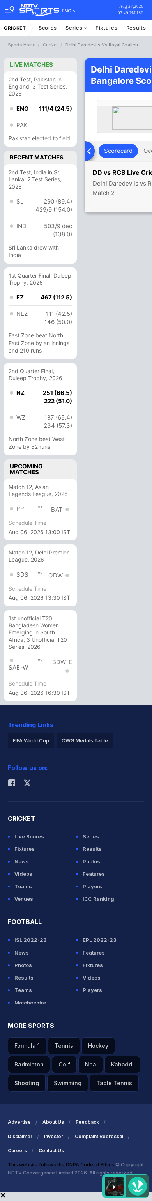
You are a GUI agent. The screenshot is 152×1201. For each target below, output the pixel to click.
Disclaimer (20, 1136)
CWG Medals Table (85, 740)
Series (74, 28)
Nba (90, 1064)
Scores (48, 28)
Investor (53, 1136)
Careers (17, 1150)
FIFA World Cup (31, 740)
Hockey (98, 1045)
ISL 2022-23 (30, 940)
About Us (53, 1122)
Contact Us (51, 1150)
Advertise (19, 1122)
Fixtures (106, 28)
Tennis (64, 1045)
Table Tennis (114, 1083)
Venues (23, 899)
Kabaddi (122, 1064)
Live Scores (29, 836)
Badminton (29, 1064)
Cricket (15, 28)
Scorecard (118, 150)
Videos (23, 874)
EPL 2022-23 (100, 940)
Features (94, 874)
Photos (91, 861)
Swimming (67, 1083)
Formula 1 (27, 1045)
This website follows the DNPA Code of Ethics (61, 1164)
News (21, 861)
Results (136, 28)
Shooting (26, 1083)
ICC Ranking (98, 899)
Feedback (87, 1122)
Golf (64, 1064)
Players (92, 886)
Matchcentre (30, 1002)
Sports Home (21, 45)
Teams (23, 886)
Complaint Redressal (99, 1136)
